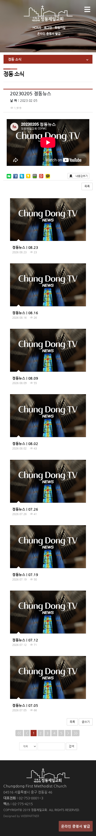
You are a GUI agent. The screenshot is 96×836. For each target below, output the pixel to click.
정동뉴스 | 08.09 (25, 378)
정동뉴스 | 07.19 (25, 574)
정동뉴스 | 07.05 (25, 705)
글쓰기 (86, 721)
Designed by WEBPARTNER (21, 816)
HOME (37, 27)
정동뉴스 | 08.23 (25, 247)
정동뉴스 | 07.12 (25, 640)
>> (75, 733)
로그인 (48, 27)
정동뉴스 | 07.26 (25, 509)
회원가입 (60, 27)
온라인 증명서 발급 (49, 33)
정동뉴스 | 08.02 (25, 443)
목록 (87, 186)
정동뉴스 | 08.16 (25, 313)
